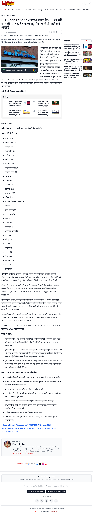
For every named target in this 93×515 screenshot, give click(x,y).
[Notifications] (89, 3)
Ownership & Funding (67, 480)
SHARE (59, 32)
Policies (40, 486)
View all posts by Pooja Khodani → (23, 453)
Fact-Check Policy (46, 480)
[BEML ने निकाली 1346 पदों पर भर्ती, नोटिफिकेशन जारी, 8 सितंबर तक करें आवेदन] (55, 112)
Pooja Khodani (12, 32)
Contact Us (33, 486)
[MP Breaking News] (8, 3)
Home (3, 15)
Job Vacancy (11, 15)
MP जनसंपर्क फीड (64, 486)
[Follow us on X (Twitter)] (40, 464)
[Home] (5, 10)
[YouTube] (51, 501)
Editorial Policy (23, 480)
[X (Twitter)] (42, 501)
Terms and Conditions (52, 486)
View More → (86, 41)
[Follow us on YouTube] (46, 464)
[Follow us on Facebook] (37, 464)
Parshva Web (54, 511)
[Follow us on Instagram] (43, 464)
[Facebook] (37, 501)
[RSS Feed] (56, 501)
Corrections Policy (34, 480)
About (26, 486)
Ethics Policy (56, 480)
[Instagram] (46, 501)
